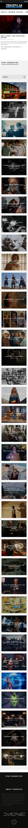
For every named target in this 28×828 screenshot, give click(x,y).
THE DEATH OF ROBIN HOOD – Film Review (14, 432)
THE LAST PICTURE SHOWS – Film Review (14, 89)
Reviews (22, 813)
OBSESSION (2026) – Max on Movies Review (14, 566)
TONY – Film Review (14, 147)
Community (21, 815)
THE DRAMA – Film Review (14, 718)
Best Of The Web (10, 815)
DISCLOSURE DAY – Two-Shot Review (14, 451)
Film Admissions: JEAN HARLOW (14, 242)
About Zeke (13, 813)
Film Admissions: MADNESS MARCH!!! (14, 699)
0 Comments (3, 48)
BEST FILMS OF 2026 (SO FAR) (14, 318)
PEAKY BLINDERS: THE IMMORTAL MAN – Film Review (14, 642)
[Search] (24, 1)
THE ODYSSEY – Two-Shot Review (14, 280)
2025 (2, 46)
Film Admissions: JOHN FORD (14, 375)
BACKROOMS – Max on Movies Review (14, 508)
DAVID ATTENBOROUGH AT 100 (14, 585)
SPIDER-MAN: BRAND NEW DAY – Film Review (14, 204)
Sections (10, 814)
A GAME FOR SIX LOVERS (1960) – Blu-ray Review (14, 166)
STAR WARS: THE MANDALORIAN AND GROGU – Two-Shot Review (14, 547)
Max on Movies (16, 46)
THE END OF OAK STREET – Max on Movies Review (14, 128)
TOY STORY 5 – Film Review (14, 413)
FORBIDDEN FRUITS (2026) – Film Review (14, 661)
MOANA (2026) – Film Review (14, 299)
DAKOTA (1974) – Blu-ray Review (14, 470)
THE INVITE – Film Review (14, 337)
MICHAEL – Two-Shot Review (14, 623)
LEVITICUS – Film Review (14, 356)
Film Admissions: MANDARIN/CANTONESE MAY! (14, 489)
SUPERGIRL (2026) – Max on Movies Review (14, 394)
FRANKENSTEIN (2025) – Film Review (14, 737)
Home (5, 813)
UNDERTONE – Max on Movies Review (14, 756)
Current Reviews (8, 46)
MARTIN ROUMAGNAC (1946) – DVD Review (14, 108)
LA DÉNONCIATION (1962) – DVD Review (14, 223)
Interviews (19, 814)
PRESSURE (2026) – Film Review (14, 527)
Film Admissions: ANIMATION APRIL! (14, 604)
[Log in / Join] (26, 1)
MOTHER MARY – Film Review (14, 680)
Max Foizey (3, 39)
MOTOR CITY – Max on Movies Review (14, 261)
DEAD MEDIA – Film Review (14, 185)
